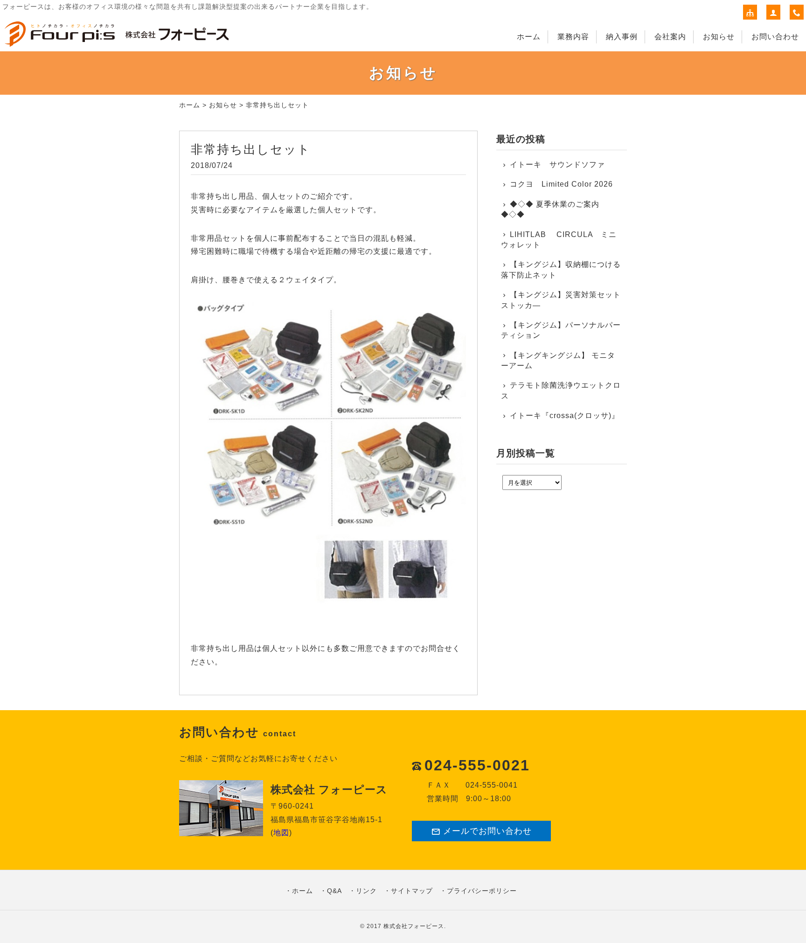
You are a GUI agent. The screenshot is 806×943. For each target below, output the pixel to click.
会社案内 (670, 37)
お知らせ (719, 37)
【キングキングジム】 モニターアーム (558, 360)
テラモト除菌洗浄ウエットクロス (561, 390)
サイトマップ (412, 890)
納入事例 (622, 37)
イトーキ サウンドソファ (561, 164)
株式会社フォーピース (413, 926)
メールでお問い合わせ (487, 831)
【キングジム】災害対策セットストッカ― (561, 300)
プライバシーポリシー (482, 890)
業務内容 (573, 37)
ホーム (529, 37)
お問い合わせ (775, 37)
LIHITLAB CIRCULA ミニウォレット (559, 240)
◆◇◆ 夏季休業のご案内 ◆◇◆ (550, 209)
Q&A (334, 890)
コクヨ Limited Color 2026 (561, 184)
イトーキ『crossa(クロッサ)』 (564, 415)
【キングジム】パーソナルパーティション (561, 330)
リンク (366, 890)
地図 (281, 833)
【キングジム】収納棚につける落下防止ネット (561, 269)
